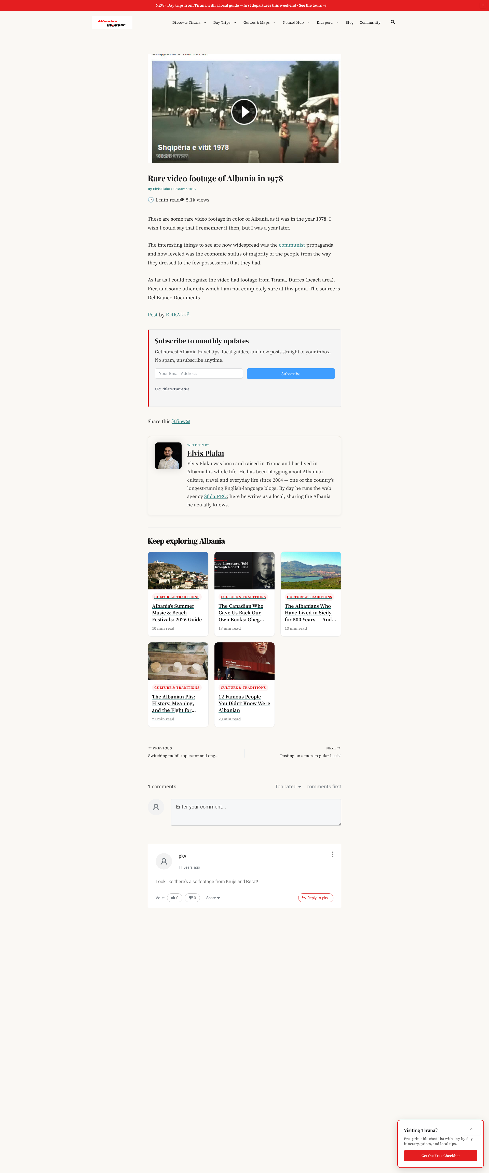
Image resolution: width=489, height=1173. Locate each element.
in (180, 421)
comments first (324, 786)
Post (153, 314)
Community (370, 22)
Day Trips (222, 22)
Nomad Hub (293, 22)
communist (292, 244)
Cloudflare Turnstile (172, 389)
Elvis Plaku (205, 453)
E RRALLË (177, 314)
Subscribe (290, 373)
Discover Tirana (186, 22)
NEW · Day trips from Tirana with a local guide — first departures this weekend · (241, 5)
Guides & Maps (256, 22)
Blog (350, 22)
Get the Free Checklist (441, 1155)
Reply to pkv (317, 898)
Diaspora (325, 22)
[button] (203, 22)
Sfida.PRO (215, 496)
